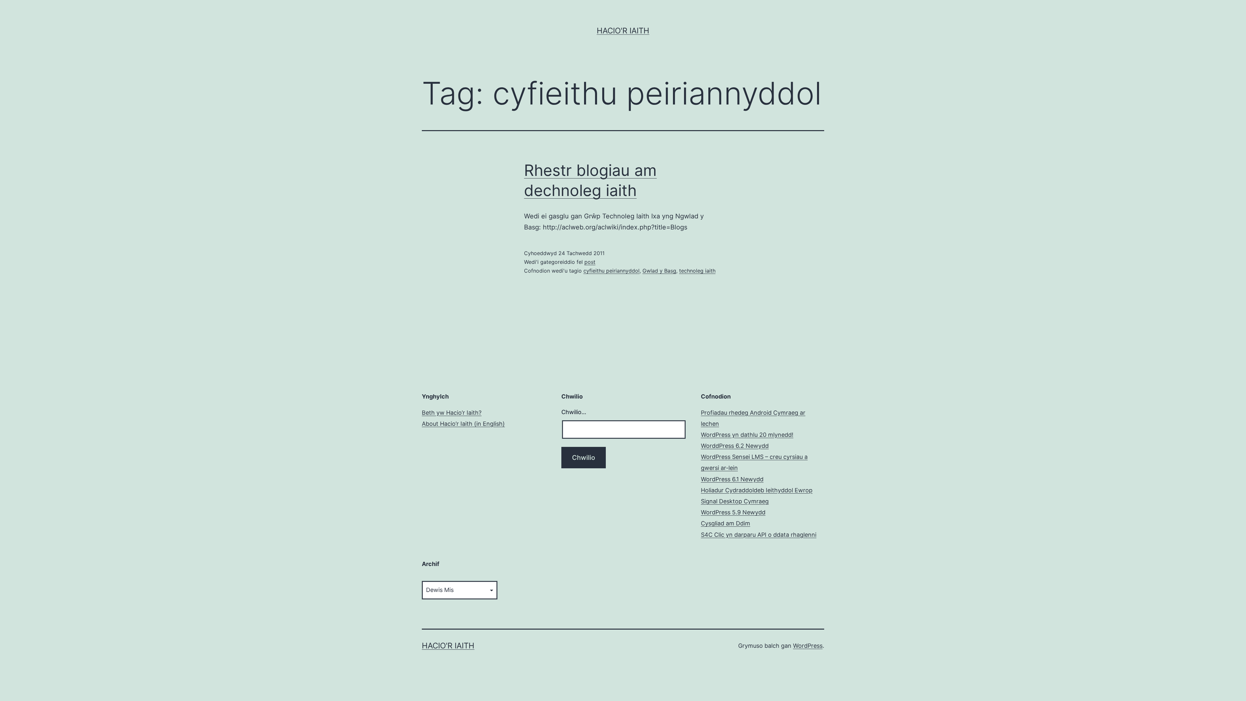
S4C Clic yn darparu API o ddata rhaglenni (758, 534)
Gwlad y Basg (659, 270)
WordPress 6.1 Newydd (732, 479)
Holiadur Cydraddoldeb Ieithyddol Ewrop (756, 490)
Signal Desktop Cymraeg (735, 501)
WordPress (808, 645)
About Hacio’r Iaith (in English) (463, 423)
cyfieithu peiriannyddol (611, 270)
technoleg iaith (697, 270)
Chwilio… (573, 412)
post (589, 262)
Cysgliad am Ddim (725, 523)
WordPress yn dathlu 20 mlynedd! (747, 434)
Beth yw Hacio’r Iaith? (452, 412)
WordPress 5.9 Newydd (733, 512)
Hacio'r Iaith (623, 30)
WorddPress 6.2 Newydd (735, 445)
